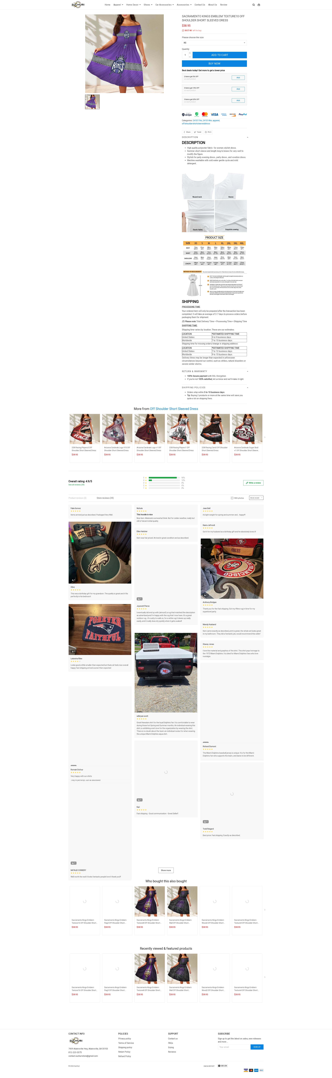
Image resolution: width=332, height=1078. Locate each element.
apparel (216, 120)
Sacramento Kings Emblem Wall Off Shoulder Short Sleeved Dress (180, 957)
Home (107, 5)
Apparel (117, 5)
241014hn (207, 120)
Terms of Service (126, 1066)
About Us (212, 5)
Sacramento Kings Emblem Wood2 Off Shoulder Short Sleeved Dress (213, 957)
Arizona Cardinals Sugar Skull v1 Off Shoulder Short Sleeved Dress (246, 449)
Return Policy (124, 1074)
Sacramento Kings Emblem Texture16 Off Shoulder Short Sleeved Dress (84, 957)
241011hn (197, 120)
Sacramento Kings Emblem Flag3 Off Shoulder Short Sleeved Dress (115, 957)
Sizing (171, 1070)
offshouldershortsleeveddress (196, 123)
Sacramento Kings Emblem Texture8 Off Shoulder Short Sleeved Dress (148, 957)
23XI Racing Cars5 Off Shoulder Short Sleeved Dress (215, 449)
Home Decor (132, 5)
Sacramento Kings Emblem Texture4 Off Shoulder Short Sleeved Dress (246, 957)
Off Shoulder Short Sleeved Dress (174, 409)
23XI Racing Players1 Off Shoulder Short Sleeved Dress (181, 449)
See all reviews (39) (76, 485)
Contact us (173, 1061)
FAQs (170, 1066)
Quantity (185, 49)
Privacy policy (124, 1061)
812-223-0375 (75, 1075)
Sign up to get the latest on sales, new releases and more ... (239, 1063)
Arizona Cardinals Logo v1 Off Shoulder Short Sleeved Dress (149, 449)
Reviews (172, 1074)
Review (223, 5)
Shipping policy (125, 1070)
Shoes (147, 5)
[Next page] (265, 437)
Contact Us (200, 5)
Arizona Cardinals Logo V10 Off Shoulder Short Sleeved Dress (117, 449)
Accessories (183, 5)
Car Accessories (163, 5)
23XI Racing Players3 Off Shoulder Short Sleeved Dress (84, 449)
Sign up (257, 1070)
